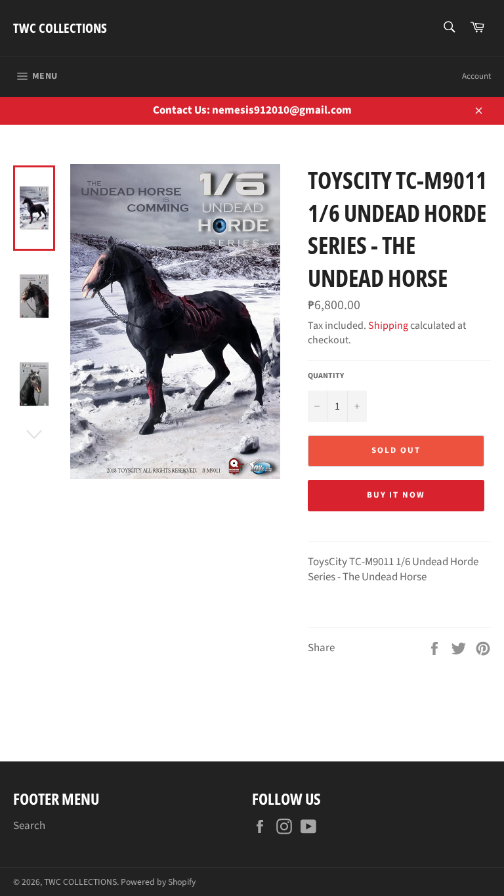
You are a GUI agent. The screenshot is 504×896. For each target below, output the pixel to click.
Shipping (388, 325)
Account (476, 76)
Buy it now (396, 495)
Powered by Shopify (158, 882)
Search (29, 826)
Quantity (326, 376)
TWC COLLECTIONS (60, 28)
